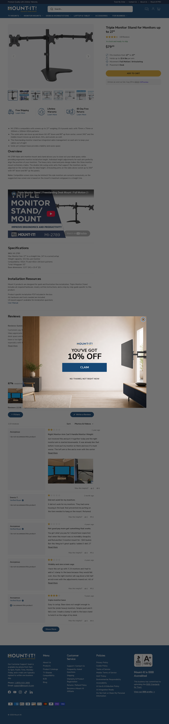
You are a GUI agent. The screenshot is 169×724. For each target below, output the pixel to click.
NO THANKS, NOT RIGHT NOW (84, 378)
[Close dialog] (143, 319)
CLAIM (84, 367)
